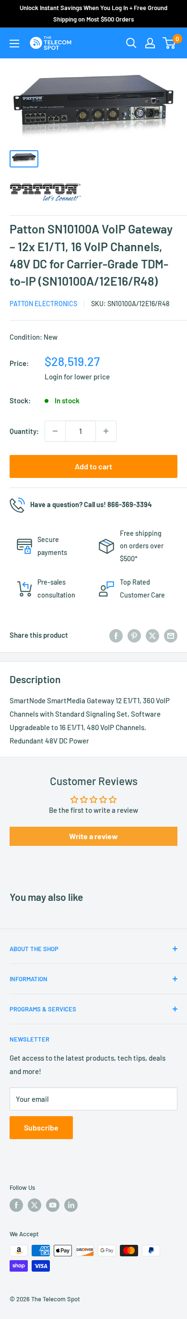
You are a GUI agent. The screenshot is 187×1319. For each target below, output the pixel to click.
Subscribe (41, 1127)
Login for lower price (77, 376)
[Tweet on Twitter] (152, 635)
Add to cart (93, 466)
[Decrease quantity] (55, 431)
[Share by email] (170, 635)
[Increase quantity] (106, 431)
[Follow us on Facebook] (16, 1205)
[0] (169, 43)
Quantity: (24, 431)
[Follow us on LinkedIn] (71, 1205)
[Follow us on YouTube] (52, 1205)
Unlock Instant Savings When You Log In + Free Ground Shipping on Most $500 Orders (93, 13)
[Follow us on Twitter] (34, 1205)
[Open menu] (14, 43)
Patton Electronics (43, 303)
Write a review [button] (93, 836)
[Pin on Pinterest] (134, 635)
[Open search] (131, 43)
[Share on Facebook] (116, 635)
